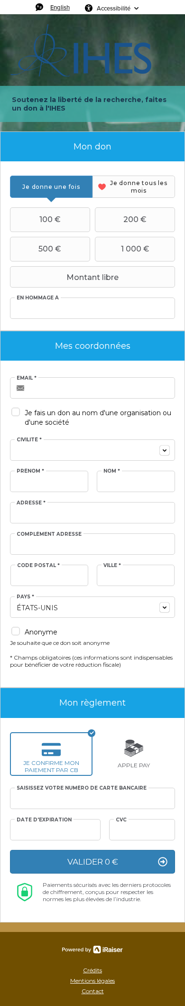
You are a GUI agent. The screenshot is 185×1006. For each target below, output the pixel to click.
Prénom (30, 471)
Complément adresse (49, 534)
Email (27, 378)
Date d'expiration (44, 820)
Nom (111, 471)
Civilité (29, 440)
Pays (25, 597)
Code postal (38, 565)
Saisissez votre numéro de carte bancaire (82, 788)
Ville (112, 565)
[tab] (51, 187)
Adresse (31, 503)
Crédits (92, 970)
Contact (93, 991)
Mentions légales (92, 980)
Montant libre (92, 277)
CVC (121, 820)
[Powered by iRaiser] (92, 949)
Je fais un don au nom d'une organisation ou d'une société (98, 418)
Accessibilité (113, 8)
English (60, 7)
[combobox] (92, 450)
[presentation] (51, 186)
